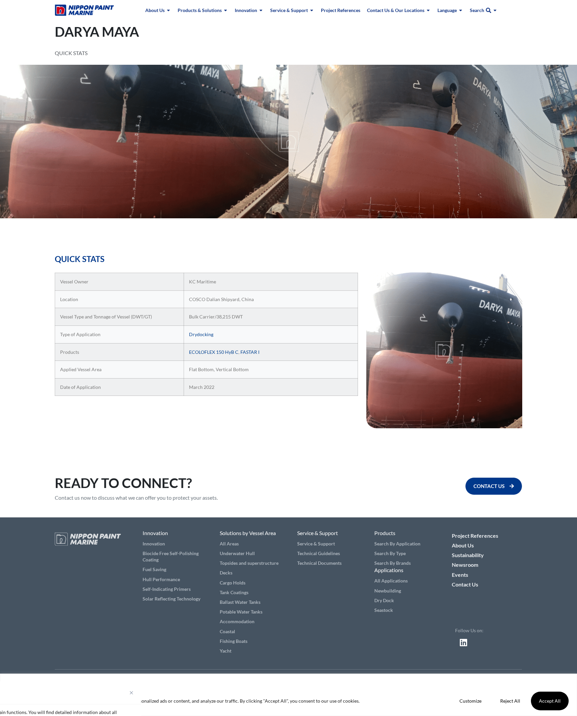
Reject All (510, 701)
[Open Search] (495, 10)
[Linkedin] (463, 642)
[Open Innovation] (261, 10)
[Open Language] (460, 10)
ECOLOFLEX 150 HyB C (213, 352)
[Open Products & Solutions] (225, 10)
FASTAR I (249, 352)
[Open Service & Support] (312, 10)
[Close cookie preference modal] (131, 692)
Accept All (550, 701)
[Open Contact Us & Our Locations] (428, 10)
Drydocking (201, 334)
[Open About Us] (168, 10)
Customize (470, 701)
